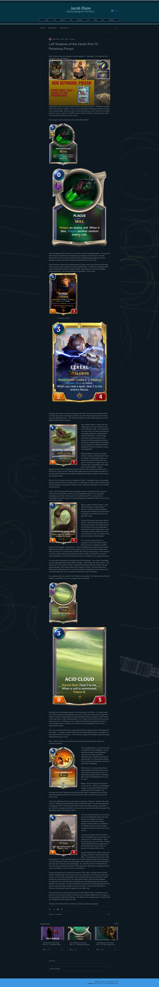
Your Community (64, 28)
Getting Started (52, 28)
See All (116, 923)
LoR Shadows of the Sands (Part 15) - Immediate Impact (52, 944)
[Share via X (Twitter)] (53, 909)
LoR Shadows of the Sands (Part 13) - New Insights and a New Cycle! (105, 944)
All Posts (43, 28)
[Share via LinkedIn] (58, 909)
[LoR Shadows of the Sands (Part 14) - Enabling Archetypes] (80, 933)
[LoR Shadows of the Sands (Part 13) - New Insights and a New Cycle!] (106, 933)
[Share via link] (62, 909)
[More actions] (109, 39)
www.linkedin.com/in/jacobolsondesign (105, 983)
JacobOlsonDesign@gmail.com (108, 982)
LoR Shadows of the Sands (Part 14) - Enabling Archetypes (79, 944)
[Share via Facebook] (49, 909)
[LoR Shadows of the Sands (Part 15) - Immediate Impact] (53, 933)
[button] (116, 28)
